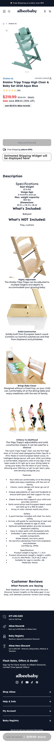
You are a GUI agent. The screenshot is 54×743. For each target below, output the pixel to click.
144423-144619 (42, 78)
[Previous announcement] (4, 3)
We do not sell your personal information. (27, 730)
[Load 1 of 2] (26, 72)
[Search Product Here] (9, 11)
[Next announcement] (50, 3)
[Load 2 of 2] (28, 72)
